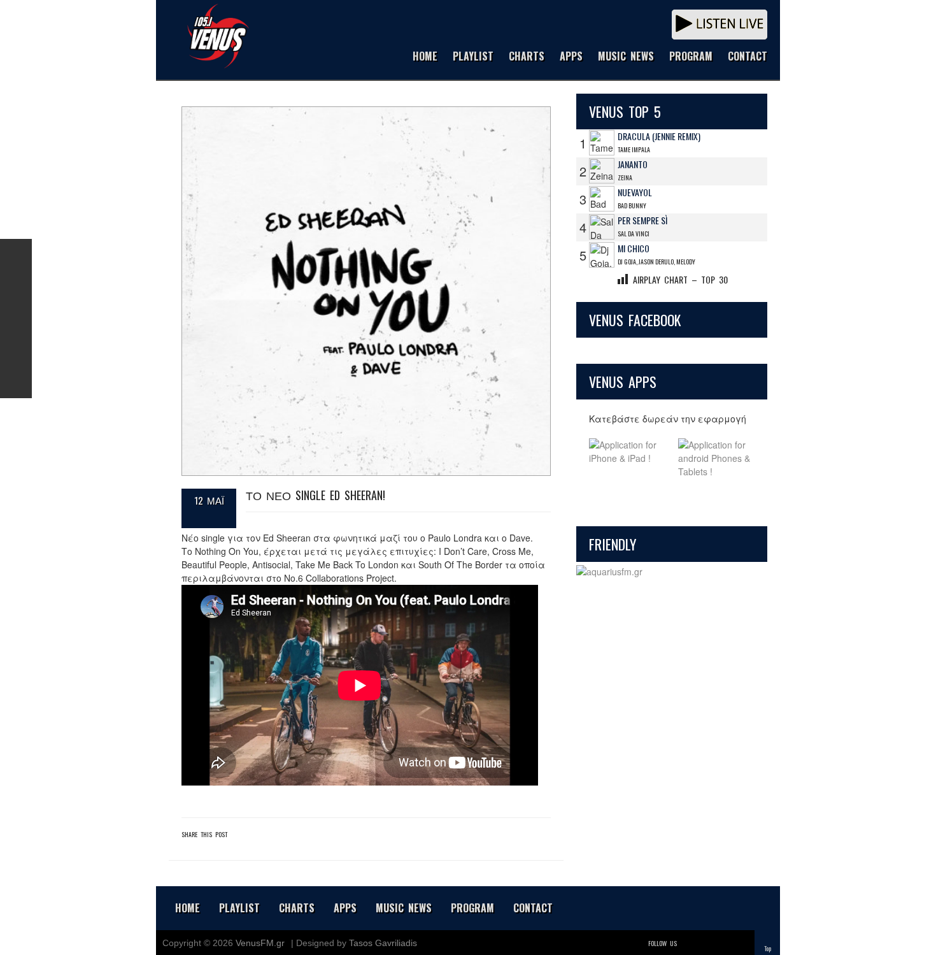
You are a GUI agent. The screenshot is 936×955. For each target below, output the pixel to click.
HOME (425, 57)
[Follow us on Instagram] (16, 318)
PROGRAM (691, 57)
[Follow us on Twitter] (16, 287)
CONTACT (747, 57)
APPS (571, 57)
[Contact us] (16, 382)
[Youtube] (741, 943)
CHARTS (526, 57)
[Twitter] (688, 943)
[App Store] (627, 458)
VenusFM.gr (260, 943)
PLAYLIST (473, 57)
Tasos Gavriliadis (383, 943)
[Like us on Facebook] (16, 255)
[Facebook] (706, 943)
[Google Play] (716, 458)
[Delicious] (724, 943)
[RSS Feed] (16, 350)
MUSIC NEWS (626, 57)
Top (767, 948)
